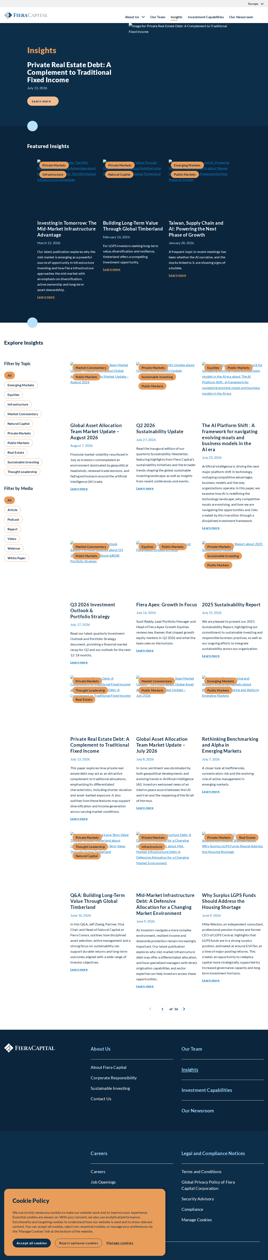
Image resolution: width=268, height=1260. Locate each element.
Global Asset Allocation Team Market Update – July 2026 (162, 745)
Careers (99, 1153)
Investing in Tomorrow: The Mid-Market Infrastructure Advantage (67, 229)
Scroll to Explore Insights (32, 322)
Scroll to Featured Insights (32, 126)
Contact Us (101, 1098)
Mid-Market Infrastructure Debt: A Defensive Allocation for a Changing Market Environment (165, 904)
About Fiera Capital (108, 1067)
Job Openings (103, 1181)
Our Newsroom (241, 17)
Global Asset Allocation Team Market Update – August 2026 (96, 431)
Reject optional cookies (78, 1243)
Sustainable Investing (110, 1088)
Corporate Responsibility (114, 1077)
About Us (101, 1049)
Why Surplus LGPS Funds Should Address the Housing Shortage (229, 901)
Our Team (157, 17)
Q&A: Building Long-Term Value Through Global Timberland (97, 901)
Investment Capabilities (206, 17)
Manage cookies (119, 1243)
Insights (176, 17)
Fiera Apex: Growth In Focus (166, 604)
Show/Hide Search (260, 15)
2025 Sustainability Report (231, 604)
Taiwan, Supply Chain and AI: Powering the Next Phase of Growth (196, 229)
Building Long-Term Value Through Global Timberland (133, 226)
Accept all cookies (32, 1243)
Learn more (45, 101)
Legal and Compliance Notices (213, 1153)
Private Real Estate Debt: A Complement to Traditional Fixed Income (100, 745)
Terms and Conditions (202, 1171)
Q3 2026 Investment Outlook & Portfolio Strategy (92, 610)
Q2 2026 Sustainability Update (160, 428)
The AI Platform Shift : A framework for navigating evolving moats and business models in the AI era (230, 437)
